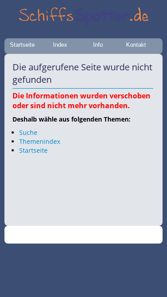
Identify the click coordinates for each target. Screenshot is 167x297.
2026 (65, 235)
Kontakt (136, 44)
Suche (28, 132)
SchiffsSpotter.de (94, 235)
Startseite (22, 44)
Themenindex (39, 141)
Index (60, 44)
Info (98, 44)
